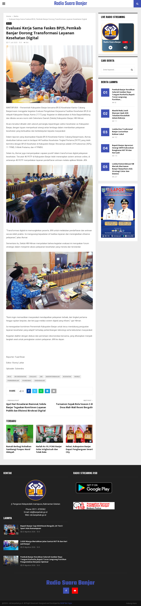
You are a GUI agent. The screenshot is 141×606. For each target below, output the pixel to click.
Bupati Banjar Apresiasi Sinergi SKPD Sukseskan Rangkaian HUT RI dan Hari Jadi (123, 149)
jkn (41, 376)
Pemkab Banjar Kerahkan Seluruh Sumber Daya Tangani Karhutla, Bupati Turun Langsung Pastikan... (123, 94)
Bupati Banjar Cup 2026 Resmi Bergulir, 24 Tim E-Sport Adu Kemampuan (41, 527)
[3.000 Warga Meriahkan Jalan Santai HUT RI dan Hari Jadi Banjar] (10, 545)
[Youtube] (75, 591)
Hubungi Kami (131, 603)
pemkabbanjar (13, 380)
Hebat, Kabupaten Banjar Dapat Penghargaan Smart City (79, 449)
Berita (9, 23)
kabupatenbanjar (53, 376)
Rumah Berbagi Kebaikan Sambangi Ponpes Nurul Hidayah (18, 449)
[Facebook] (66, 591)
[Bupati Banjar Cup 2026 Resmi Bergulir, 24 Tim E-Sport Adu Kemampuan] (10, 530)
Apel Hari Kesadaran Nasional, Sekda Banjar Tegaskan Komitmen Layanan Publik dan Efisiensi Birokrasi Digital (26, 407)
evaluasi (33, 376)
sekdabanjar (40, 380)
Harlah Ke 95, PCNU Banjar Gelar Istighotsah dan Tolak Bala (49, 449)
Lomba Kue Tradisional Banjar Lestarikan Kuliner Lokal (122, 132)
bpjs (9, 376)
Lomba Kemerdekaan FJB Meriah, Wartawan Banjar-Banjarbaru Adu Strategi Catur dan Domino (123, 168)
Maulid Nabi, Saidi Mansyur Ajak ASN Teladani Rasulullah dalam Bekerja (121, 114)
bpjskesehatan (20, 376)
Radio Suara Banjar (70, 3)
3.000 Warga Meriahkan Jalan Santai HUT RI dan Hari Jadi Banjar (43, 542)
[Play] (110, 47)
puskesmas (26, 380)
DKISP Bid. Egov (66, 603)
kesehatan (67, 376)
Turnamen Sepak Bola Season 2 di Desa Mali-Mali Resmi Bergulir (74, 406)
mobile (77, 376)
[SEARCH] (132, 69)
